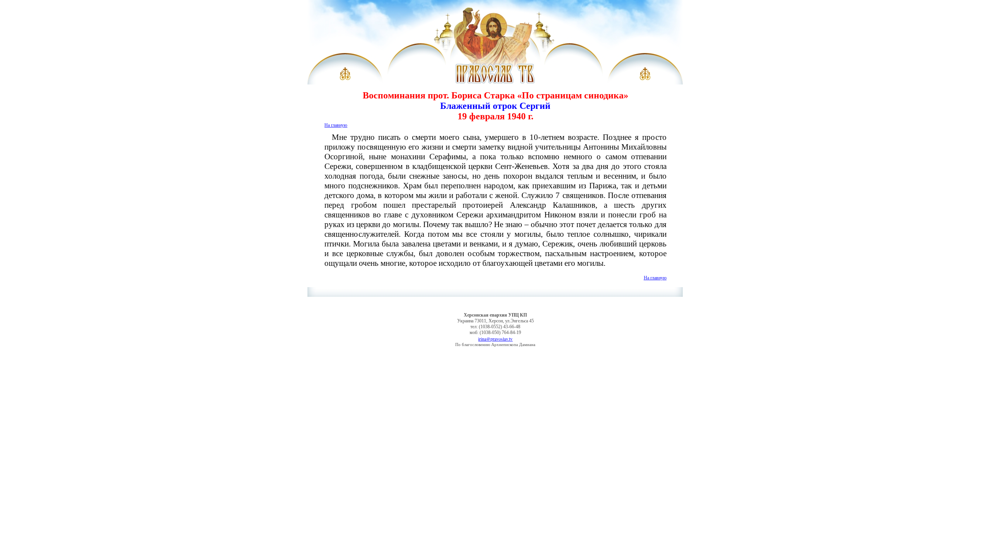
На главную (335, 125)
